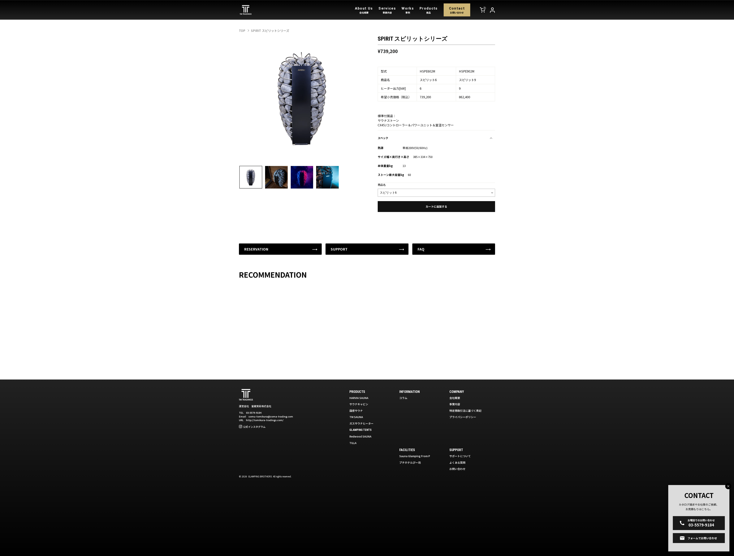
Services (387, 10)
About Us (364, 10)
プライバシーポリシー (462, 417)
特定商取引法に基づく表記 (465, 411)
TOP (242, 30)
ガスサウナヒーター (361, 423)
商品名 (382, 185)
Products (429, 10)
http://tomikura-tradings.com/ (264, 420)
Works (408, 10)
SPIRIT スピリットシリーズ (270, 30)
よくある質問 (457, 462)
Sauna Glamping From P (414, 456)
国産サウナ (356, 411)
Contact (457, 10)
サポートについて (460, 456)
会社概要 (454, 398)
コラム (403, 398)
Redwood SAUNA (360, 436)
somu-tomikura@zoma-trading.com (270, 416)
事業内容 (454, 404)
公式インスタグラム (254, 427)
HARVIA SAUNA (358, 398)
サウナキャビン (358, 404)
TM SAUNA (356, 417)
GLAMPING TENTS (360, 430)
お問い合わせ (457, 469)
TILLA (352, 443)
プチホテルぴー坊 (410, 462)
